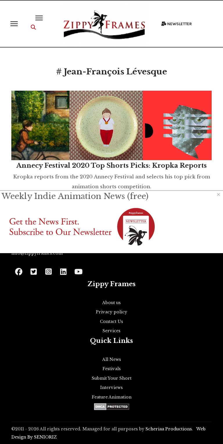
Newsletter (179, 23)
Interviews (111, 387)
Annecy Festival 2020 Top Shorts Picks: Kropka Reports (111, 165)
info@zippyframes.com (37, 253)
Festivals (111, 368)
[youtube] (78, 270)
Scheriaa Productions (168, 429)
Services (111, 330)
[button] (33, 27)
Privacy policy (111, 312)
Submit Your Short (112, 378)
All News (111, 359)
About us (111, 302)
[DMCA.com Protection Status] (111, 406)
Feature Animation (112, 397)
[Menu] (14, 24)
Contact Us (111, 321)
